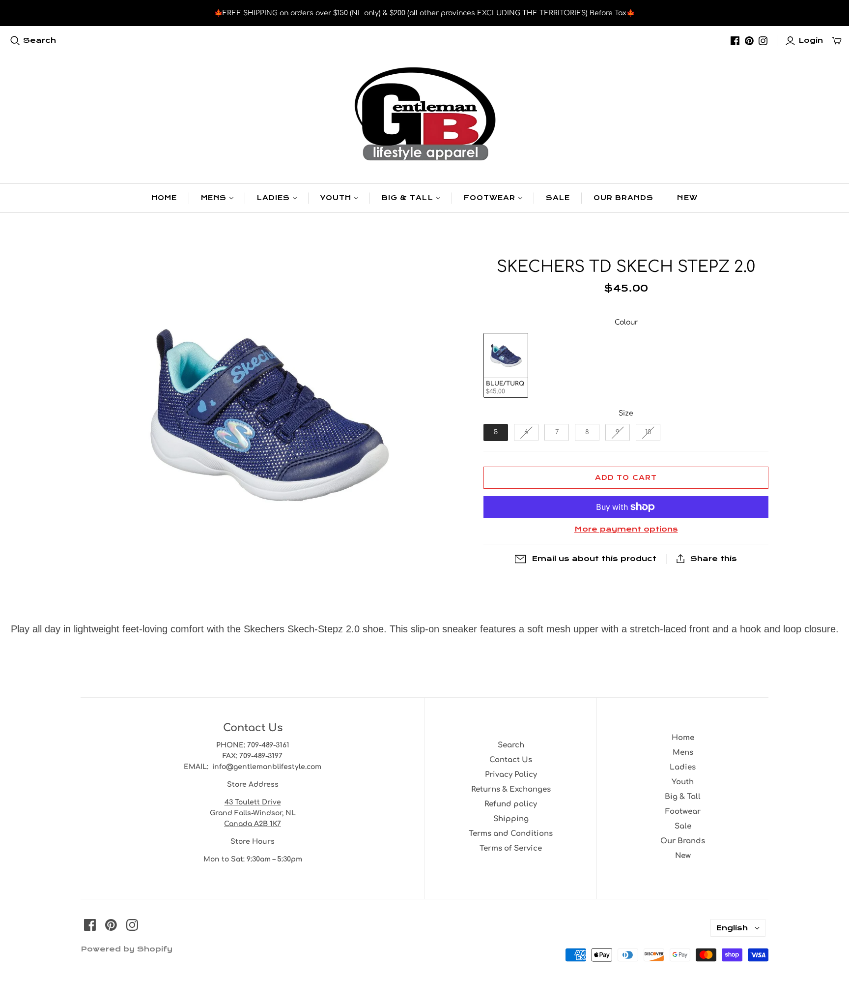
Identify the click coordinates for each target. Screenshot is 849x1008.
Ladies (273, 198)
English (732, 927)
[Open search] (15, 41)
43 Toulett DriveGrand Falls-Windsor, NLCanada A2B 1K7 (253, 813)
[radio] (505, 365)
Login (810, 40)
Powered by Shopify (126, 949)
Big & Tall (407, 198)
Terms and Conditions (511, 834)
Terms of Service (511, 848)
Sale (558, 198)
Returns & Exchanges (511, 789)
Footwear (489, 198)
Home (164, 198)
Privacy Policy (511, 775)
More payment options (626, 529)
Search (39, 40)
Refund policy (510, 804)
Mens (213, 198)
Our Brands (623, 198)
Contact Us (510, 760)
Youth (335, 198)
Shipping (511, 819)
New (687, 198)
